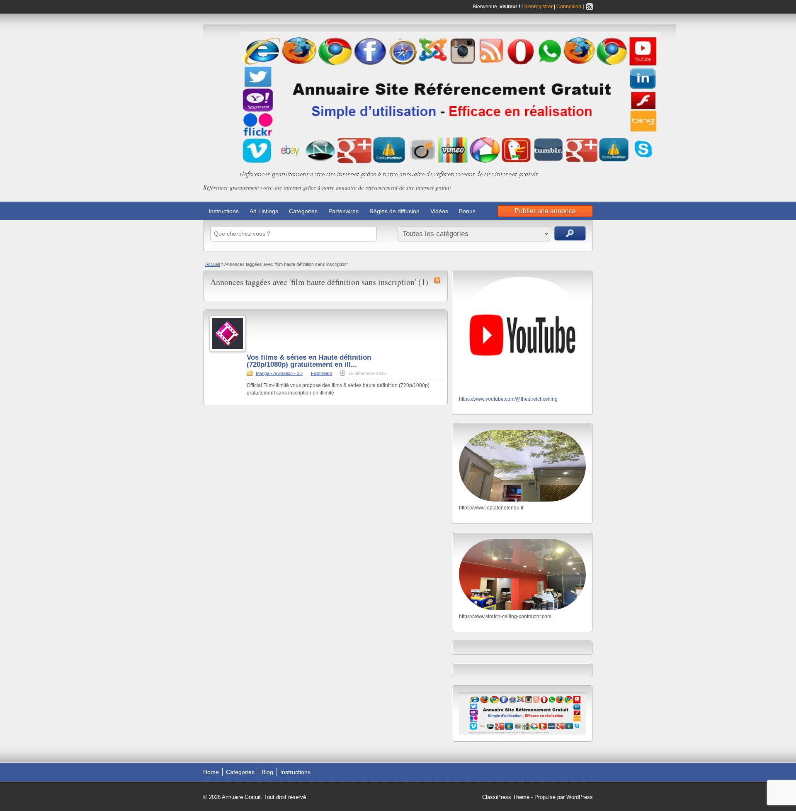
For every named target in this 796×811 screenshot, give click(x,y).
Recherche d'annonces (570, 233)
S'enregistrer (538, 7)
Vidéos (439, 211)
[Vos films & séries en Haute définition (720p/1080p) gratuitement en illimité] (227, 350)
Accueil (212, 264)
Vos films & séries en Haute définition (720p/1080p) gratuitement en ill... (309, 360)
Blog (267, 772)
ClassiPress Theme (505, 797)
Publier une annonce (545, 210)
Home (211, 772)
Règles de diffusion (394, 211)
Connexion (569, 7)
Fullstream (321, 373)
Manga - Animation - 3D (279, 373)
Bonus (467, 211)
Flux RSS (589, 6)
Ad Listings (264, 211)
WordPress (579, 797)
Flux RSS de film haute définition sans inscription (437, 280)
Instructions (224, 211)
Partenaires (343, 211)
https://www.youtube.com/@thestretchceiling (508, 399)
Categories (303, 211)
